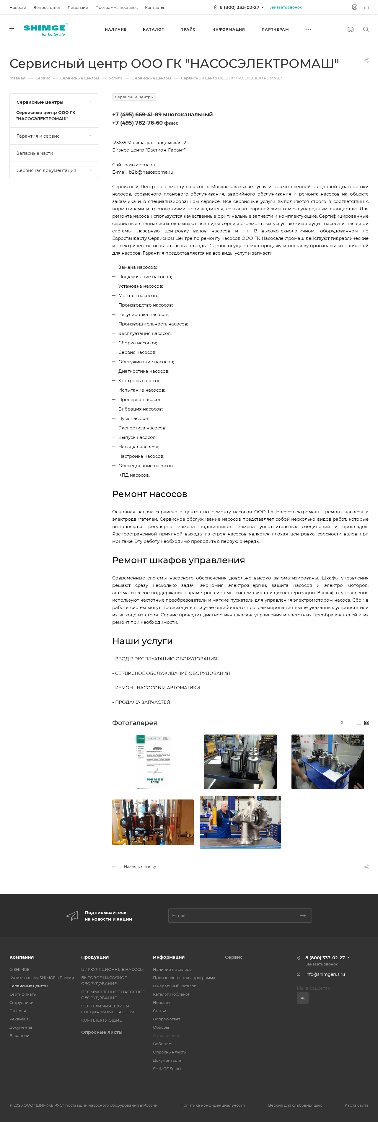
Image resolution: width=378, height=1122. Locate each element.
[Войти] (354, 7)
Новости (161, 1002)
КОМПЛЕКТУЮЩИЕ (101, 1020)
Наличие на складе (172, 969)
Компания (21, 957)
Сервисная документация (46, 170)
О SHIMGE (19, 969)
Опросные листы (102, 1032)
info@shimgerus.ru (325, 974)
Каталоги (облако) (171, 994)
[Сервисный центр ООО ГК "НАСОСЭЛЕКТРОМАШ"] (153, 762)
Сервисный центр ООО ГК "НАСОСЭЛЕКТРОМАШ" (45, 115)
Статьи (159, 1010)
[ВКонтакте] (303, 998)
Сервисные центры (40, 102)
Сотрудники (21, 1002)
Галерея (17, 1010)
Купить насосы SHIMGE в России (41, 977)
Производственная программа (184, 977)
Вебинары (163, 1043)
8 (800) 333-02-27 (239, 7)
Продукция (95, 957)
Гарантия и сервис (38, 136)
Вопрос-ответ (166, 1019)
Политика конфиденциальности (212, 1105)
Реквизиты (20, 1019)
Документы (20, 1027)
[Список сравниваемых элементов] (366, 7)
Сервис (234, 957)
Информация (169, 957)
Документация (168, 1060)
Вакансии (19, 1035)
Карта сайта (357, 1105)
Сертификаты (23, 994)
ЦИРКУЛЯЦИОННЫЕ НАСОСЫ (112, 969)
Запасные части (35, 153)
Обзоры (161, 1027)
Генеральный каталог (174, 985)
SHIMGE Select (167, 1068)
